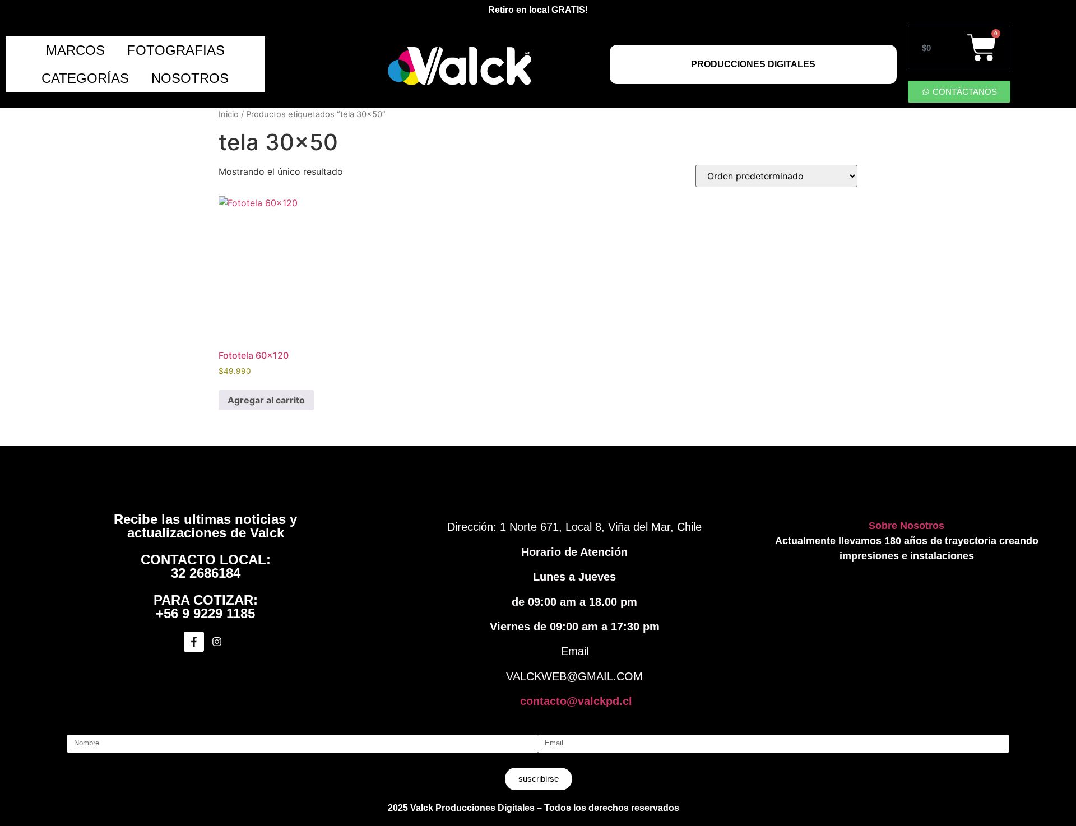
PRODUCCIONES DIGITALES (753, 64)
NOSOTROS (190, 78)
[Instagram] (217, 642)
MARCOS (75, 50)
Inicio (229, 114)
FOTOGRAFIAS (176, 50)
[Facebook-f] (194, 642)
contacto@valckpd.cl (576, 701)
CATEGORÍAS (85, 78)
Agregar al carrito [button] (266, 400)
